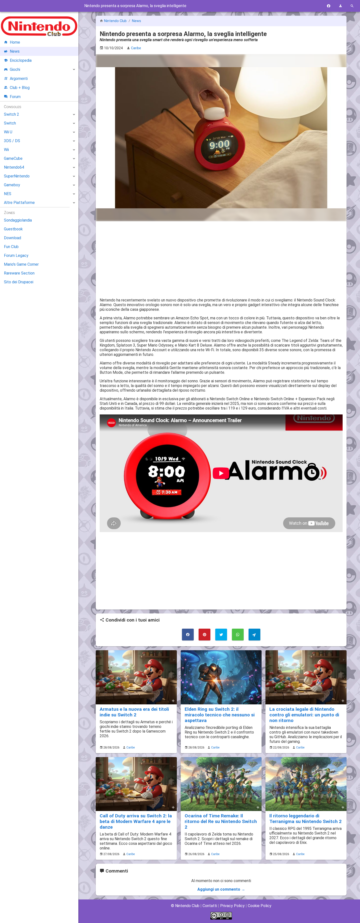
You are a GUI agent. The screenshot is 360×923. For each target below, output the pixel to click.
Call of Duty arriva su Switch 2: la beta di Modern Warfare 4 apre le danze (136, 821)
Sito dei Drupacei (18, 282)
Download (12, 238)
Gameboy (12, 185)
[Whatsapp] (238, 634)
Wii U (8, 132)
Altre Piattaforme (19, 202)
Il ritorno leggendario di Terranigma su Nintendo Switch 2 (305, 818)
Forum (15, 96)
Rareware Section (19, 273)
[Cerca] (352, 6)
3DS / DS (12, 140)
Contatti (210, 905)
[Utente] (340, 6)
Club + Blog (20, 87)
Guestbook (13, 229)
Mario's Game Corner (21, 264)
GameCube (13, 158)
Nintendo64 (14, 167)
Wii (6, 149)
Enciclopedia (21, 60)
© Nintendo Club (185, 905)
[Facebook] (329, 6)
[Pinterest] (204, 634)
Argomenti (19, 78)
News (136, 21)
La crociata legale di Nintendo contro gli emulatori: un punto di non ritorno (304, 714)
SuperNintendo (17, 176)
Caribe (130, 747)
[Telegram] (254, 634)
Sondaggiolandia (18, 220)
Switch (10, 123)
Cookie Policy (259, 905)
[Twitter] (221, 634)
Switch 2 (11, 114)
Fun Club (11, 246)
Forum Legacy (16, 255)
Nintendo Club (115, 21)
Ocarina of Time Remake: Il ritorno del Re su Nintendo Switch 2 (221, 821)
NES (7, 193)
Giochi (15, 69)
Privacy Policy (232, 905)
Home (15, 42)
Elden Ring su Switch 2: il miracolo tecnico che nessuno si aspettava (220, 714)
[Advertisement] (221, 259)
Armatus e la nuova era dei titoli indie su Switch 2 (134, 712)
